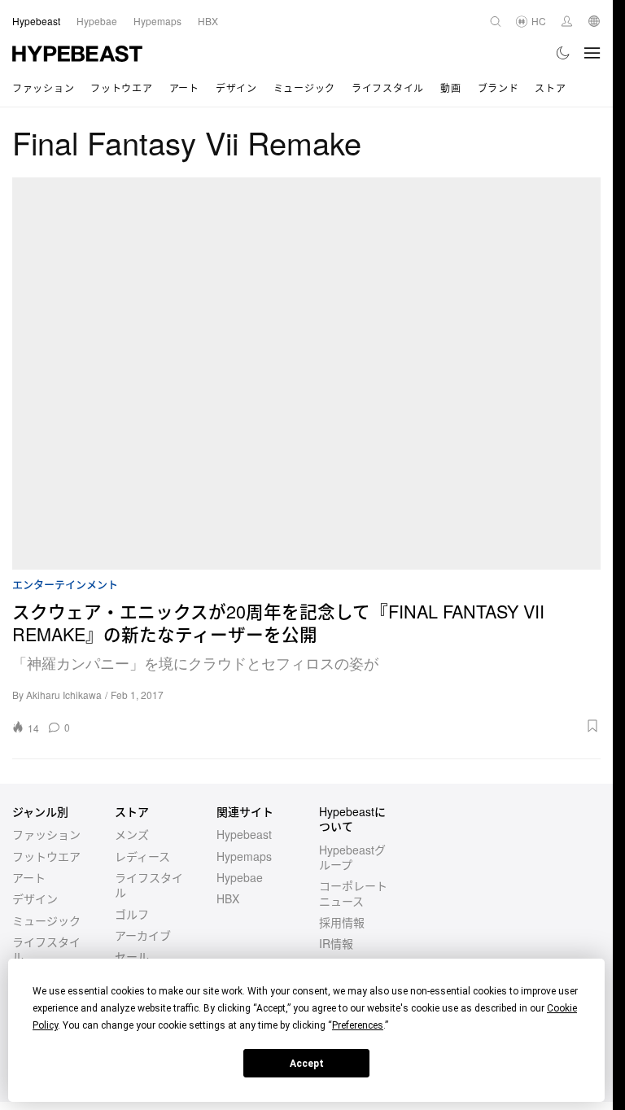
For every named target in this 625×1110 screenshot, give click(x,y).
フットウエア (121, 87)
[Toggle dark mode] (563, 53)
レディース (142, 856)
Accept (307, 1063)
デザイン (236, 87)
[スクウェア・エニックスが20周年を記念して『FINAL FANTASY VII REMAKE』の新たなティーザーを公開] (306, 373)
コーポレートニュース (353, 892)
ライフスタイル (388, 87)
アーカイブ (143, 935)
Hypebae (239, 877)
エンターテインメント (65, 585)
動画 (450, 87)
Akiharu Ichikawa (64, 694)
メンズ (132, 834)
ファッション (43, 87)
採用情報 (342, 922)
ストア (550, 87)
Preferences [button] (357, 1025)
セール (132, 956)
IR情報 (336, 943)
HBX (227, 898)
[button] (341, 726)
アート (184, 87)
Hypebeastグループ (352, 856)
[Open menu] (592, 53)
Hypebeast (244, 834)
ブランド (498, 87)
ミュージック (304, 87)
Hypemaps (244, 856)
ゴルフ (132, 914)
